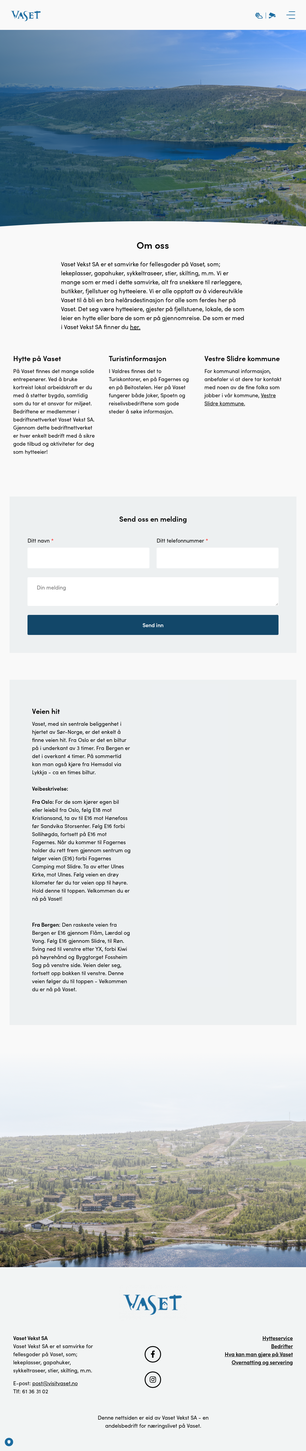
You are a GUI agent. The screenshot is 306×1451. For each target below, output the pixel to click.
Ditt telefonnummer (180, 540)
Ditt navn (38, 540)
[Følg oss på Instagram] (153, 1379)
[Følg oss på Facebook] (153, 1354)
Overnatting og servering (262, 1362)
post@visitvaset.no (55, 1383)
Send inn (153, 625)
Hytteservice (277, 1338)
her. (135, 327)
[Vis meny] (290, 15)
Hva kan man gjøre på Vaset (259, 1354)
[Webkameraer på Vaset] (265, 15)
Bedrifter (282, 1346)
